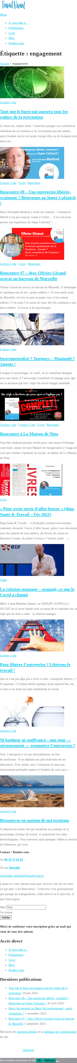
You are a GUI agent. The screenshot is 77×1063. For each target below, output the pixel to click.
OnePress (28, 1050)
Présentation (16, 28)
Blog (11, 38)
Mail (3, 907)
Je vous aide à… (18, 22)
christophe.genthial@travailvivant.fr (22, 875)
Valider (6, 917)
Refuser (49, 1060)
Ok (39, 1060)
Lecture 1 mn (8, 102)
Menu (3, 14)
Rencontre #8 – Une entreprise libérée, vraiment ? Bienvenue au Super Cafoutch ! (38, 197)
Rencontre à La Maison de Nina (29, 433)
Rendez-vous (16, 43)
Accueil (4, 63)
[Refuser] (57, 1061)
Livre (12, 33)
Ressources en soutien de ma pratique (34, 820)
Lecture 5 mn (8, 183)
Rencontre (34, 183)
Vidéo (3, 580)
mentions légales (27, 1031)
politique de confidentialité (60, 1031)
